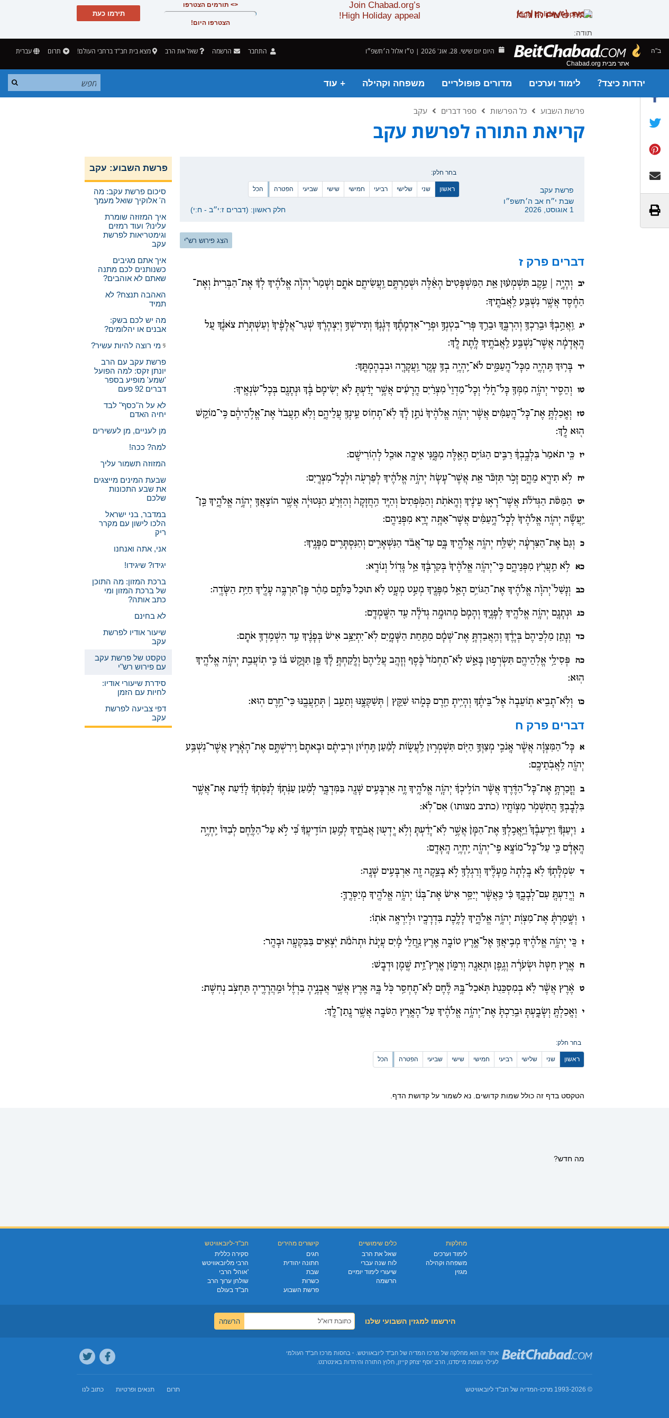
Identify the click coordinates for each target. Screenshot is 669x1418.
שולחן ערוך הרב (228, 1281)
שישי (333, 189)
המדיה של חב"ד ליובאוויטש (501, 1389)
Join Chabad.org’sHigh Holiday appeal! (379, 10)
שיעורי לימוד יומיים (372, 1272)
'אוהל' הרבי (234, 1272)
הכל (258, 189)
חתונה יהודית (301, 1263)
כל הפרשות (508, 110)
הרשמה (386, 1281)
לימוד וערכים (555, 83)
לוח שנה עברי (379, 1263)
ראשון (447, 189)
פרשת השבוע (562, 110)
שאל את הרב (181, 51)
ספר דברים (458, 110)
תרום (54, 51)
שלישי (405, 189)
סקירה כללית (232, 1254)
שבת (312, 1272)
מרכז (546, 1389)
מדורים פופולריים (477, 83)
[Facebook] (107, 1357)
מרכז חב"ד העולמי (309, 1353)
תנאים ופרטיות (135, 1389)
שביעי (310, 189)
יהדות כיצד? (621, 83)
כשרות (310, 1281)
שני (425, 189)
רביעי (381, 189)
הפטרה (284, 189)
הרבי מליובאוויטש (225, 1263)
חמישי (357, 189)
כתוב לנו (93, 1389)
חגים (312, 1254)
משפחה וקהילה (393, 83)
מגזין (461, 1272)
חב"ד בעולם (233, 1290)
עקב (420, 110)
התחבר (258, 51)
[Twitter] (87, 1357)
